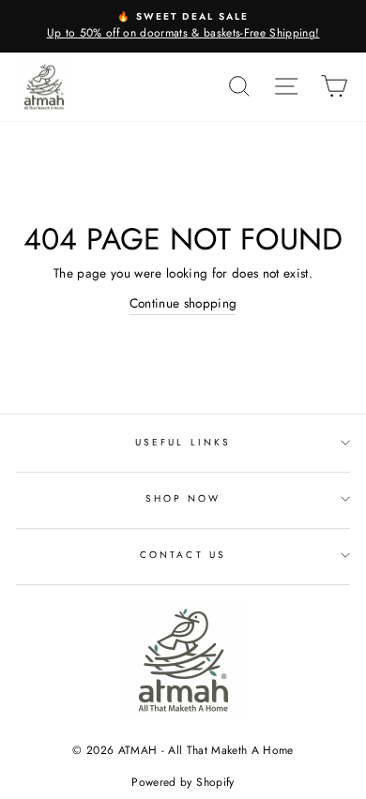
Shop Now (183, 498)
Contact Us (183, 555)
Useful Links (183, 442)
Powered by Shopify (182, 782)
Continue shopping (183, 303)
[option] (183, 26)
